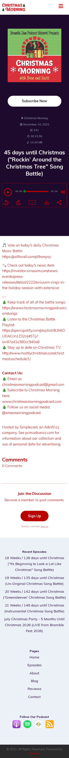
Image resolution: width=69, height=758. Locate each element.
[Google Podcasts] (38, 727)
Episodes (34, 665)
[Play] (8, 192)
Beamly (34, 753)
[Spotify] (27, 727)
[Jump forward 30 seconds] (18, 202)
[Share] (59, 202)
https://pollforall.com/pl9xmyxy (26, 256)
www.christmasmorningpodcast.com (31, 401)
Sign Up (34, 516)
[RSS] (50, 727)
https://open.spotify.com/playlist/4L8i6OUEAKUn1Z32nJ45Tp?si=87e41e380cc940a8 (33, 336)
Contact (34, 697)
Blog (34, 681)
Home (34, 657)
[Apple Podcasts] (16, 727)
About (34, 673)
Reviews (34, 689)
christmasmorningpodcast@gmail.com (33, 384)
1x (32, 202)
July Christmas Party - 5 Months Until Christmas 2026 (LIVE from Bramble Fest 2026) (34, 625)
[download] (46, 202)
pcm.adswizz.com (39, 432)
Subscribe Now (34, 101)
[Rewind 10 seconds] (6, 202)
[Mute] (63, 192)
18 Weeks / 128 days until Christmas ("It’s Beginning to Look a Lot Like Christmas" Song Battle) (34, 564)
